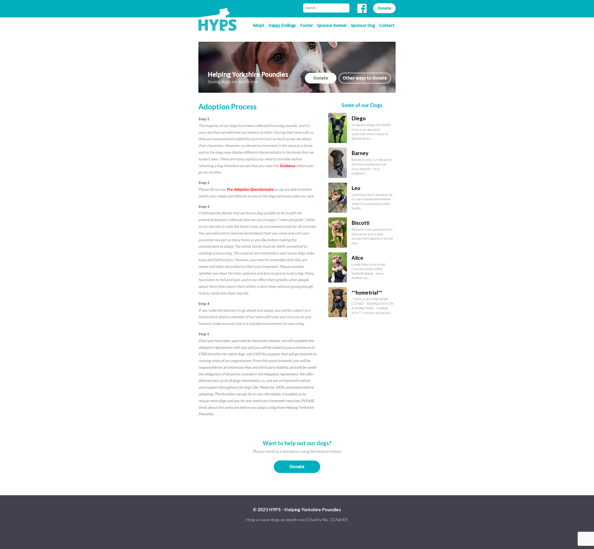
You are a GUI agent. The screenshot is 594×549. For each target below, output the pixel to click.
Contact (386, 26)
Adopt (258, 26)
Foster (306, 26)
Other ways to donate (365, 78)
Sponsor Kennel (332, 26)
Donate (384, 8)
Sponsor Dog (363, 26)
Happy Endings (282, 26)
